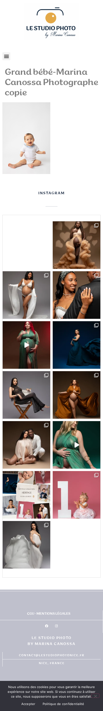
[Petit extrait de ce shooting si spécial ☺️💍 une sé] (76, 295)
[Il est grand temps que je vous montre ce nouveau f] (76, 445)
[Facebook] (46, 626)
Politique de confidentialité (63, 704)
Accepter (28, 704)
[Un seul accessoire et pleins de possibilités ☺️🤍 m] (26, 295)
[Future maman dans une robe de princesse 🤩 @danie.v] (76, 245)
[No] (95, 696)
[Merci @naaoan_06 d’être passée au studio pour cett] (26, 395)
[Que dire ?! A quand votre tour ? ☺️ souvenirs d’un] (76, 395)
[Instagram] (56, 626)
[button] (6, 56)
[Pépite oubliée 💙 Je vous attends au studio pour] (76, 345)
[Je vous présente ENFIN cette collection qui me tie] (26, 495)
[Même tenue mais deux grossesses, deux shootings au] (26, 345)
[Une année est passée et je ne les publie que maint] (26, 445)
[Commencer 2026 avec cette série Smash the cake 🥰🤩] (76, 495)
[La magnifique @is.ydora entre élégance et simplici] (26, 545)
